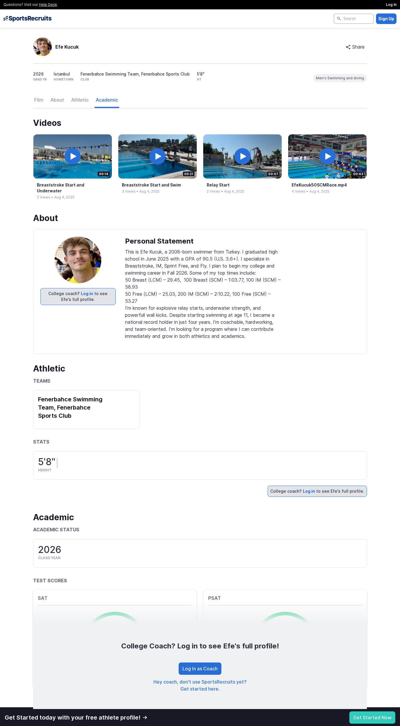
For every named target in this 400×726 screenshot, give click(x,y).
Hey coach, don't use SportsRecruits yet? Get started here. (200, 685)
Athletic (80, 100)
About (57, 100)
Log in (87, 293)
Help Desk (48, 4)
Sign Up (386, 18)
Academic (107, 100)
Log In (391, 4)
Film (38, 100)
